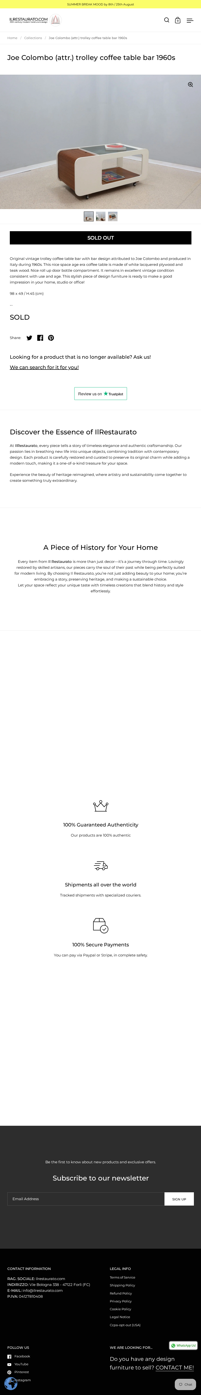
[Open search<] (166, 20)
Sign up (179, 1199)
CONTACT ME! (175, 1367)
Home (12, 38)
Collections (33, 38)
